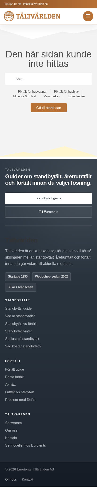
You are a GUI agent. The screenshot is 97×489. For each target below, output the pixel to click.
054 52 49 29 (12, 4)
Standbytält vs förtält (20, 324)
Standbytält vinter (18, 331)
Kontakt (11, 438)
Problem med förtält (20, 400)
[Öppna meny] (88, 16)
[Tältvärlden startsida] (32, 16)
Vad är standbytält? (20, 316)
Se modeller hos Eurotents (25, 445)
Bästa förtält (14, 377)
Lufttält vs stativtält (19, 392)
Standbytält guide (48, 198)
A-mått (10, 384)
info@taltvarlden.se (35, 4)
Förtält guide (14, 369)
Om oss (11, 430)
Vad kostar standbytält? (23, 346)
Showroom (13, 423)
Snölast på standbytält (22, 339)
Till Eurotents (48, 212)
